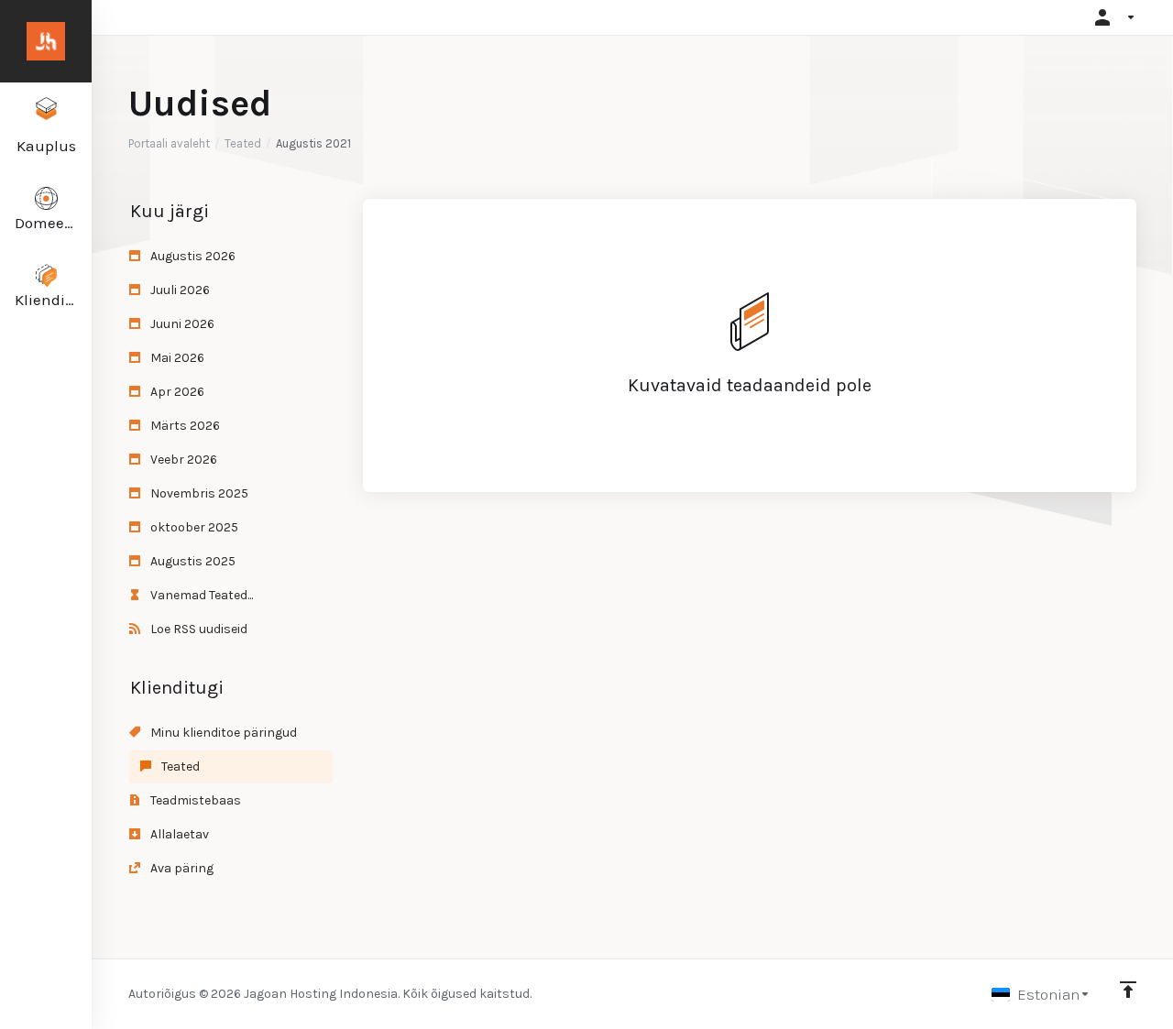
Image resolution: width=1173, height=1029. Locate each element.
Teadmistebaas (194, 800)
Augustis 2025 (192, 561)
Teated (243, 143)
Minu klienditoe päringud (222, 732)
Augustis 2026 (192, 256)
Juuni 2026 (181, 324)
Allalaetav (178, 834)
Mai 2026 (176, 358)
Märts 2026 (184, 425)
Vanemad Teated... (200, 595)
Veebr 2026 (182, 459)
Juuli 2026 (179, 290)
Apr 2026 (176, 392)
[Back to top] (1128, 989)
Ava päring (181, 868)
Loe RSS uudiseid (197, 629)
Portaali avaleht (169, 143)
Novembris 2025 (198, 493)
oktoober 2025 (193, 527)
